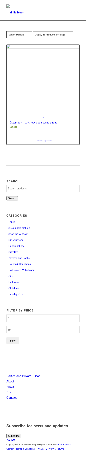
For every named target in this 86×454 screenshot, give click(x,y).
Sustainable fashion (19, 228)
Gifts (10, 276)
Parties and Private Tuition (23, 376)
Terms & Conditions (25, 448)
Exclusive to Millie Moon (21, 270)
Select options (44, 140)
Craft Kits (13, 252)
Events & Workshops (19, 264)
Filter (13, 340)
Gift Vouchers (15, 240)
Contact (11, 397)
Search (12, 198)
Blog (9, 392)
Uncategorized (16, 294)
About (10, 381)
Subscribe (14, 435)
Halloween (14, 282)
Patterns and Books (19, 258)
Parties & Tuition (63, 444)
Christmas (13, 288)
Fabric (11, 221)
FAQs (10, 386)
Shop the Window (18, 234)
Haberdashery (16, 246)
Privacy (40, 448)
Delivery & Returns (55, 448)
